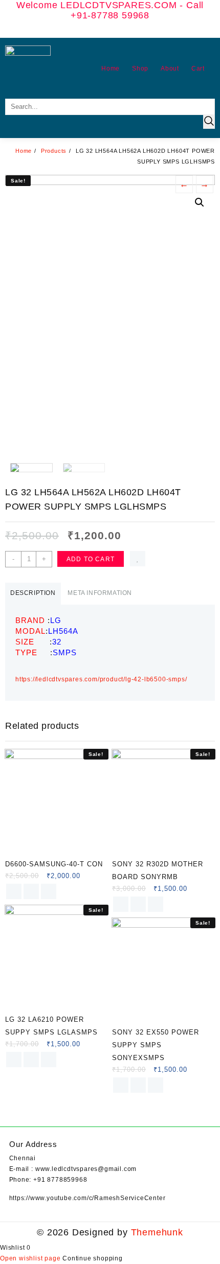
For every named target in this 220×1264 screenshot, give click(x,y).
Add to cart (91, 559)
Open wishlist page (31, 1258)
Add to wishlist (137, 558)
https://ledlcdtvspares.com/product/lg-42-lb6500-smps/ (101, 679)
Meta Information (100, 592)
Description (33, 592)
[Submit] (209, 122)
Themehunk (157, 1232)
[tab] (33, 594)
